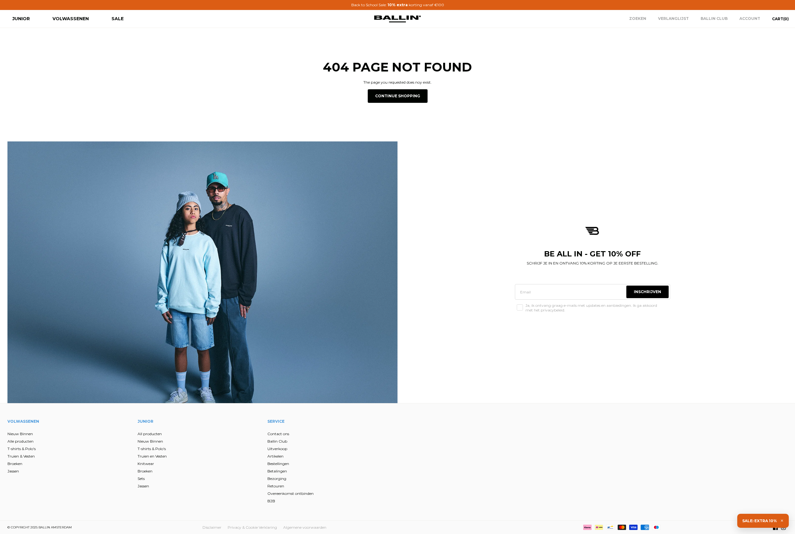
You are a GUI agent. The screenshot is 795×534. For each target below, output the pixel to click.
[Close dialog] (510, 196)
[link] (338, 201)
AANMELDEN (337, 300)
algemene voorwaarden (338, 336)
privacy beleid (369, 332)
